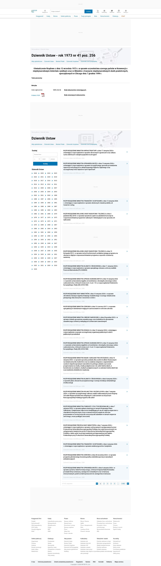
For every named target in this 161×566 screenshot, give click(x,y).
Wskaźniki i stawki (102, 538)
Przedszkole (51, 541)
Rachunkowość (35, 523)
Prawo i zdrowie (68, 533)
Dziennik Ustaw (45, 49)
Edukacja (115, 16)
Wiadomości (116, 521)
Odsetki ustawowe (101, 549)
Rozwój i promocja (36, 547)
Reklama (109, 562)
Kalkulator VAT (84, 545)
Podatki (33, 521)
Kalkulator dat (84, 541)
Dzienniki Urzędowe (73, 61)
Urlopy (49, 527)
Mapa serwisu (119, 562)
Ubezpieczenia (52, 525)
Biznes (55, 16)
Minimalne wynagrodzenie (104, 543)
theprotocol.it (116, 551)
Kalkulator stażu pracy (86, 549)
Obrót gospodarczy (36, 525)
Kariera (88, 562)
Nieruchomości (104, 16)
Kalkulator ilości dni (85, 543)
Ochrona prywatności (44, 562)
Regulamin (79, 562)
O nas (33, 562)
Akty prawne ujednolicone (71, 549)
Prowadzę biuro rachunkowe (104, 523)
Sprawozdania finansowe (103, 529)
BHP (49, 529)
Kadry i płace (34, 549)
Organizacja (34, 541)
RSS (94, 562)
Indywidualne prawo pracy (55, 521)
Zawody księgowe (36, 529)
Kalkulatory (83, 538)
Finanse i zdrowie (85, 531)
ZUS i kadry (34, 527)
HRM (49, 531)
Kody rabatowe (117, 545)
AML (98, 531)
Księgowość (39, 16)
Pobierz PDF (35, 95)
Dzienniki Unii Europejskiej (89, 61)
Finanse (115, 525)
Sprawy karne (67, 523)
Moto (95, 16)
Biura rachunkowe (102, 518)
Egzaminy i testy (52, 547)
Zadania (33, 545)
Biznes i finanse (84, 521)
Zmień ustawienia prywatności (63, 562)
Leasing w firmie (84, 529)
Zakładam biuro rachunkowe (104, 521)
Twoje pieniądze (86, 16)
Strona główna (35, 49)
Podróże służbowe (102, 547)
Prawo (76, 16)
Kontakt (101, 562)
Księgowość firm (36, 518)
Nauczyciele (51, 545)
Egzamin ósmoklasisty (54, 553)
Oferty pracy (116, 553)
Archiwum (115, 543)
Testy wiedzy (51, 555)
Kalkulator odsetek (85, 547)
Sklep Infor (67, 531)
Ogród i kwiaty (117, 529)
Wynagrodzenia (52, 523)
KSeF (123, 16)
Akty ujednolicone (37, 61)
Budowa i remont (117, 527)
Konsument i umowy (69, 525)
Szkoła (49, 543)
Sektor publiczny (66, 16)
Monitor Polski (60, 61)
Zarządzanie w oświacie (54, 549)
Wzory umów (116, 547)
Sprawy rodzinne (68, 521)
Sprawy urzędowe (69, 527)
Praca (65, 529)
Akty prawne (68, 538)
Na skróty (116, 538)
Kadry (48, 16)
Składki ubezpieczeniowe (103, 545)
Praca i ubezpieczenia (86, 525)
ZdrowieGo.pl (116, 541)
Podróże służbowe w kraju (104, 541)
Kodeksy (66, 551)
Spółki (82, 523)
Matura (50, 551)
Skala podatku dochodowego (104, 551)
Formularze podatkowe (119, 549)
